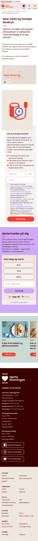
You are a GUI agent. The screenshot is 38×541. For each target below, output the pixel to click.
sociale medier (15, 204)
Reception (5, 513)
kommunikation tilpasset (18, 186)
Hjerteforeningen (6, 2)
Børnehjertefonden (8, 478)
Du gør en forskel (7, 527)
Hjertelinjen (5, 516)
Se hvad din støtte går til (19, 302)
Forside (4, 11)
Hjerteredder (23, 476)
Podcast (21, 489)
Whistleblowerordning (9, 502)
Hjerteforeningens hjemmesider (21, 206)
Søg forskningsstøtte (25, 478)
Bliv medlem (6, 524)
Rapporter (22, 492)
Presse (21, 513)
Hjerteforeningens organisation (20, 199)
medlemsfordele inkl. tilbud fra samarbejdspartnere (20, 192)
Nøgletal (4, 481)
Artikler (4, 489)
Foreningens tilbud (25, 527)
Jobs (20, 500)
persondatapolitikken (25, 210)
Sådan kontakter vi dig (26, 516)
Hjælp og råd (10, 11)
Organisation (6, 500)
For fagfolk (17, 2)
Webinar (25, 11)
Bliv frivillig (5, 534)
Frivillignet (22, 534)
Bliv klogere (18, 11)
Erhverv (4, 476)
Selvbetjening (23, 524)
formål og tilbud (28, 188)
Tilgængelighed (24, 502)
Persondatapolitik (7, 505)
